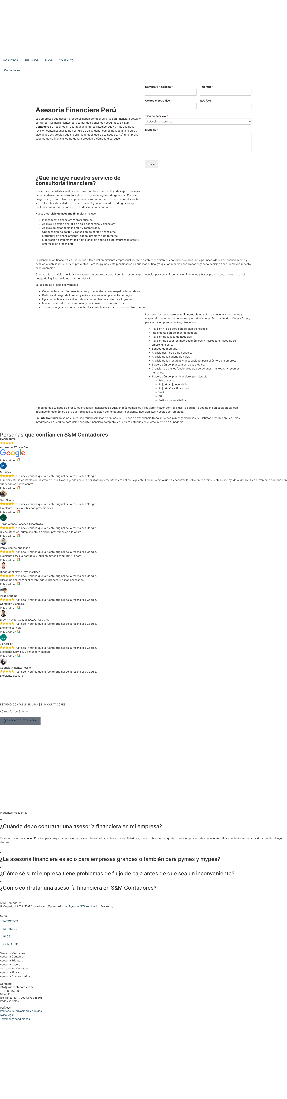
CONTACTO (66, 60)
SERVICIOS (31, 60)
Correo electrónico (158, 100)
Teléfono (207, 86)
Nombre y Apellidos (159, 86)
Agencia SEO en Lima (82, 906)
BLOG (48, 60)
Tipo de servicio (156, 116)
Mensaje (151, 129)
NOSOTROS (10, 60)
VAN (161, 392)
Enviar (152, 164)
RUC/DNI (206, 100)
